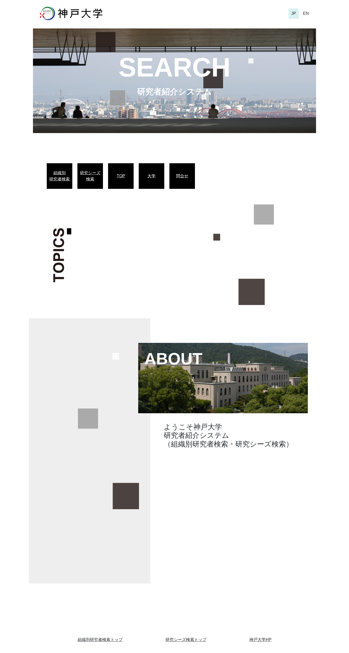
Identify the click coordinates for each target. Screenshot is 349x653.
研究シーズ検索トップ (186, 639)
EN (306, 13)
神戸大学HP (260, 639)
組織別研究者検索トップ (100, 639)
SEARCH (174, 67)
